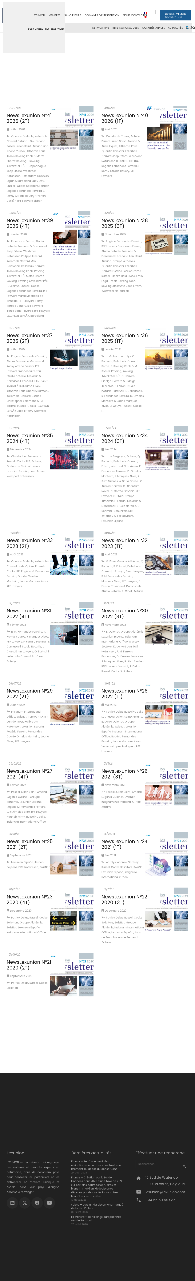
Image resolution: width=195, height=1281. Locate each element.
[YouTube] (49, 1203)
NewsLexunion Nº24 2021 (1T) (124, 844)
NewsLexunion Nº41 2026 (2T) (29, 118)
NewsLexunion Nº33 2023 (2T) (30, 543)
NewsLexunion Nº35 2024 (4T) (30, 438)
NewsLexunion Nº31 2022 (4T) (29, 613)
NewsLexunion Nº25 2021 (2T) (30, 844)
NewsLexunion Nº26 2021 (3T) (124, 774)
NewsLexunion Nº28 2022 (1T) (124, 694)
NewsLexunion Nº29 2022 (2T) (30, 694)
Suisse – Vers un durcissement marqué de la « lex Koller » (97, 1206)
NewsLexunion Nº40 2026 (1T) (124, 118)
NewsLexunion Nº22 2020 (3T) (124, 899)
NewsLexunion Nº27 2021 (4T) (29, 774)
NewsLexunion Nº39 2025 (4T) (30, 223)
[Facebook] (37, 1203)
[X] (24, 1203)
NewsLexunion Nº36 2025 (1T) (124, 338)
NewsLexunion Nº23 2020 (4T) (30, 899)
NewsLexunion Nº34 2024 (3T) (124, 438)
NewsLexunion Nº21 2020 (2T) (29, 965)
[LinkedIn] (12, 1203)
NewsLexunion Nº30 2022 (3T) (124, 613)
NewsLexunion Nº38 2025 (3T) (124, 223)
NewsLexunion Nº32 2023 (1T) (124, 543)
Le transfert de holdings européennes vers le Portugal (96, 1219)
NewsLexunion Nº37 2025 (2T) (30, 338)
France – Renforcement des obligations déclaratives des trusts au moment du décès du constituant (96, 1165)
